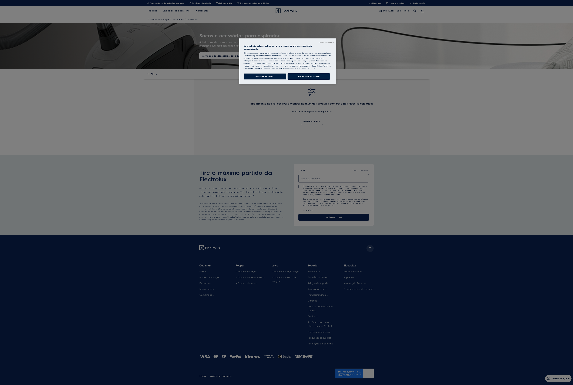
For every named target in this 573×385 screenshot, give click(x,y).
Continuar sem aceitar (325, 42)
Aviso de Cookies (274, 68)
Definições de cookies (264, 76)
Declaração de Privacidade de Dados (299, 68)
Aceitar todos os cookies (309, 76)
